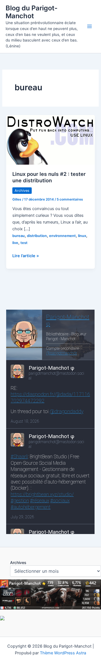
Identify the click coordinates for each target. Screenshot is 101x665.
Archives (22, 190)
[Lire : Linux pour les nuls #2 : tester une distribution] (50, 139)
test (23, 243)
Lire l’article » (25, 256)
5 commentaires (70, 199)
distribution (37, 236)
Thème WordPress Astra (63, 652)
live (15, 243)
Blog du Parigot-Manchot (32, 12)
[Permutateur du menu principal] (89, 26)
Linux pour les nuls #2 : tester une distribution (49, 177)
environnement (62, 236)
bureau (18, 236)
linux (82, 236)
